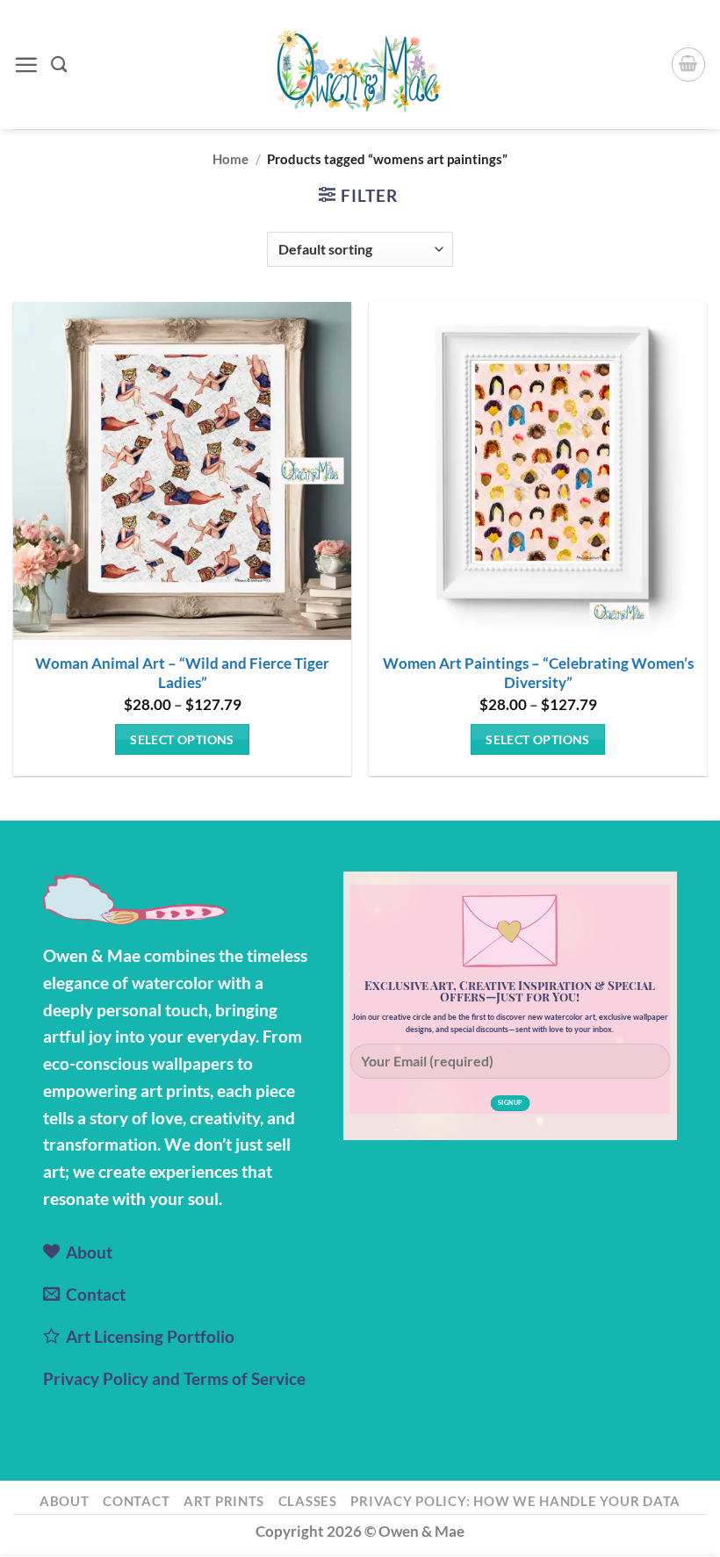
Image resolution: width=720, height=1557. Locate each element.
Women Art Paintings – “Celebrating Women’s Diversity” (538, 673)
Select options (182, 739)
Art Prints (224, 1501)
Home (230, 159)
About (65, 1501)
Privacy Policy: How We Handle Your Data (515, 1501)
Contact (136, 1501)
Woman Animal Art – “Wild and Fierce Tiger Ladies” (182, 673)
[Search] (59, 64)
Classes (307, 1501)
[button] (26, 64)
